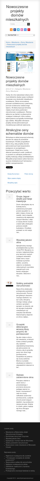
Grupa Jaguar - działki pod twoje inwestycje (24, 199)
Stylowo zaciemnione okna (24, 376)
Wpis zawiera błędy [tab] (14, 178)
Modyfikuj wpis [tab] (12, 183)
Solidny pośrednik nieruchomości (24, 284)
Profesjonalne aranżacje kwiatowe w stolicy (20, 471)
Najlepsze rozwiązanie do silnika (17, 464)
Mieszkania (15, 42)
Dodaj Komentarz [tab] (13, 174)
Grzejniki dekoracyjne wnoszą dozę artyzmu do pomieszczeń (22, 329)
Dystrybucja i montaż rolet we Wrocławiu (19, 440)
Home (8, 42)
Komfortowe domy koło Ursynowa (17, 436)
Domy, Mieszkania (27, 42)
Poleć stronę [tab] (29, 174)
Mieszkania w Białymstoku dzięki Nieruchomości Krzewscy (17, 433)
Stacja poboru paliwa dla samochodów (19, 462)
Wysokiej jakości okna (24, 241)
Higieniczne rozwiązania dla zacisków (18, 456)
